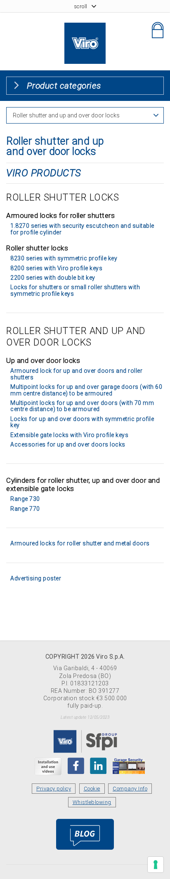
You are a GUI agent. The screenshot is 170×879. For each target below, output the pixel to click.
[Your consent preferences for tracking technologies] (155, 864)
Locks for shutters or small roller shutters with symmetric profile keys (75, 290)
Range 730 (25, 499)
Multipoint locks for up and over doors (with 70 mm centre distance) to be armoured (82, 406)
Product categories (64, 86)
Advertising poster (35, 578)
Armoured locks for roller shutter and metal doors (80, 543)
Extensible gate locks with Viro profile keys (69, 435)
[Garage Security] (129, 765)
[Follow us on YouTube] (48, 766)
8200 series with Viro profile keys (56, 268)
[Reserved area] (157, 30)
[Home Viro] (85, 27)
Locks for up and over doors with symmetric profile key (82, 422)
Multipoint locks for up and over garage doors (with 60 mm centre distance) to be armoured (86, 389)
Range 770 (25, 508)
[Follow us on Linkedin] (98, 765)
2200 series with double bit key (52, 277)
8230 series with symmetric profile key (63, 258)
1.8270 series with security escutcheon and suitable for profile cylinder (82, 228)
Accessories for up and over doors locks (67, 444)
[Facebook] (76, 765)
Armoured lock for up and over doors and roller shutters (76, 373)
